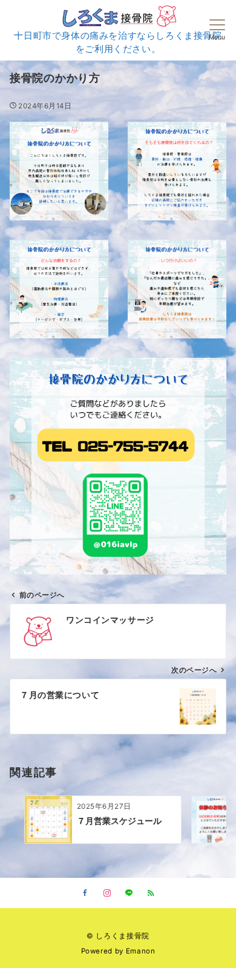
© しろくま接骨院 (118, 936)
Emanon (141, 951)
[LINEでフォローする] (129, 893)
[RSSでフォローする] (150, 893)
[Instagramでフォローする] (107, 893)
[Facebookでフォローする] (85, 893)
